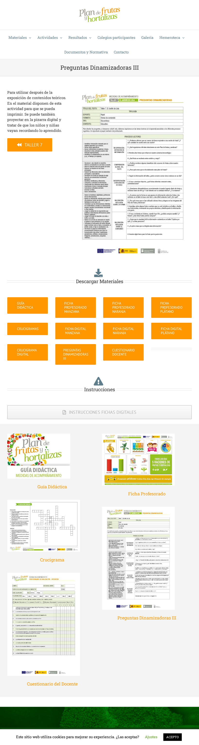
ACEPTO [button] (172, 737)
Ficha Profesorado (147, 494)
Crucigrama (52, 560)
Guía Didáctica (52, 487)
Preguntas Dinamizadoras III (146, 618)
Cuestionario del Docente (52, 684)
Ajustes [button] (151, 736)
